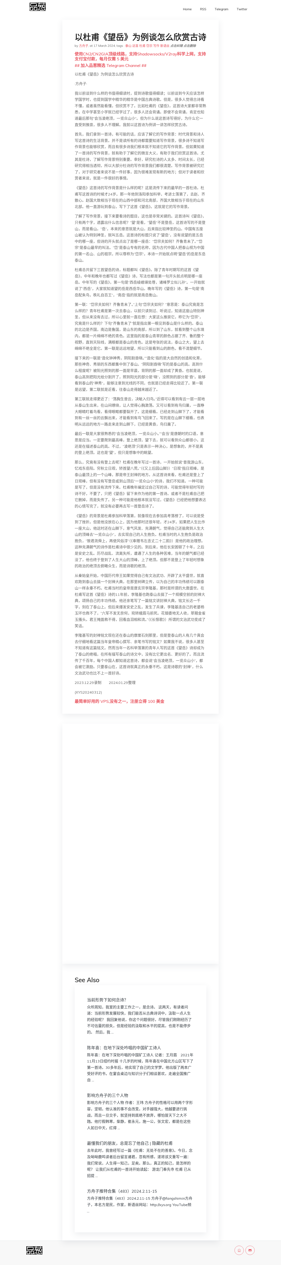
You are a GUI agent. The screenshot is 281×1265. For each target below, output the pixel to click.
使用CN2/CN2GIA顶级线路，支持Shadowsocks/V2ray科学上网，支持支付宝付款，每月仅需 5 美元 (140, 56)
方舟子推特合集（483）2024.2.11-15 (122, 1191)
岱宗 (149, 46)
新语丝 (165, 46)
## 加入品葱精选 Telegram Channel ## (110, 65)
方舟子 (83, 46)
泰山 (128, 46)
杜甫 (142, 46)
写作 (156, 46)
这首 (135, 46)
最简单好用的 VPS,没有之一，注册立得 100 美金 (119, 701)
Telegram (221, 9)
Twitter (242, 9)
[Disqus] (140, 791)
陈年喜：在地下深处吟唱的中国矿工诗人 (124, 1047)
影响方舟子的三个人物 (107, 1095)
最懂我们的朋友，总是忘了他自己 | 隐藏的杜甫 (130, 1143)
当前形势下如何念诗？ (107, 1000)
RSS (203, 9)
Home (187, 9)
